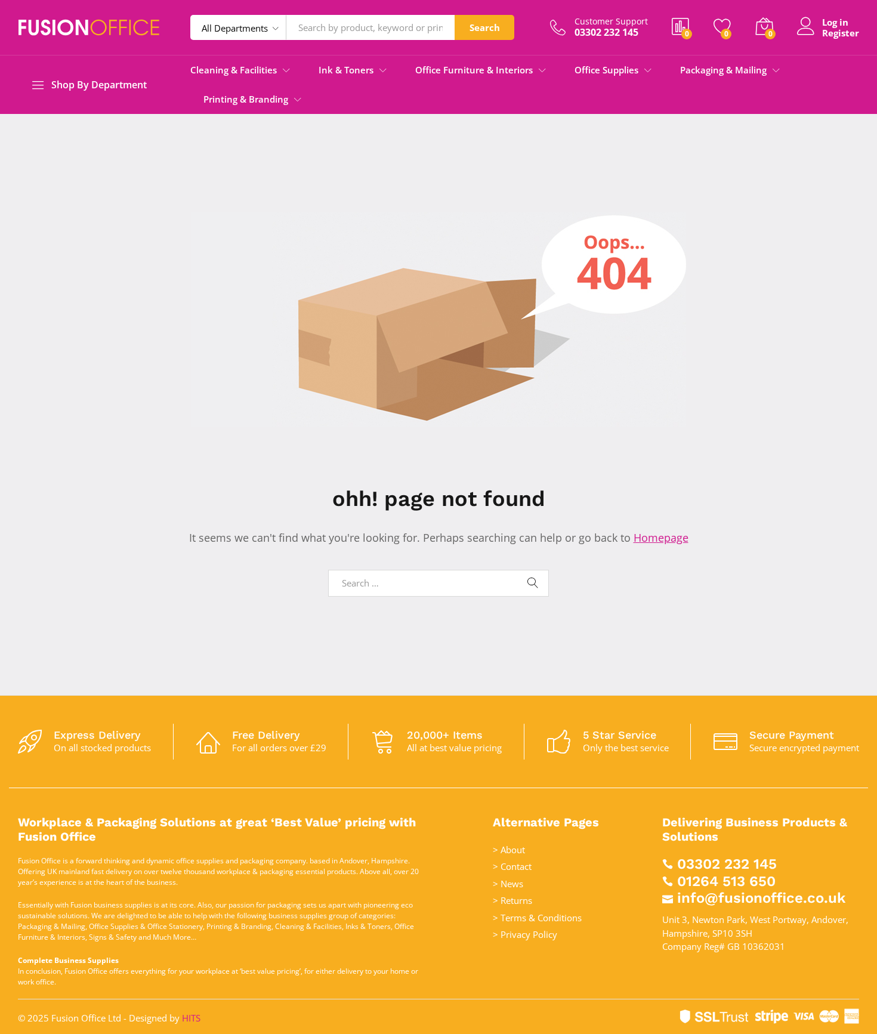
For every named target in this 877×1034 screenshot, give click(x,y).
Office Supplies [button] (606, 70)
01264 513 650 (726, 881)
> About (509, 850)
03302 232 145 (727, 864)
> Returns (512, 900)
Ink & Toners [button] (346, 70)
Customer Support (611, 22)
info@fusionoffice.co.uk (761, 898)
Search (485, 27)
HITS (191, 1018)
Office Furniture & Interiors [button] (474, 70)
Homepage (661, 537)
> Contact (512, 866)
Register (840, 32)
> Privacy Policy (525, 934)
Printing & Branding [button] (245, 99)
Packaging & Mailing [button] (723, 70)
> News (508, 884)
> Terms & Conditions (537, 918)
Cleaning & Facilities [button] (233, 70)
